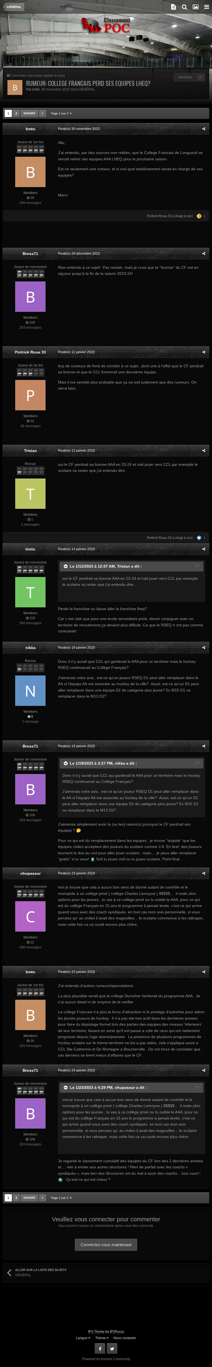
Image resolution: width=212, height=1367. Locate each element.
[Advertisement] (106, 54)
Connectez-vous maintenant (106, 1244)
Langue (82, 1338)
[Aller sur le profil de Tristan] (30, 493)
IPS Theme (96, 1332)
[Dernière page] (42, 113)
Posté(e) (79, 129)
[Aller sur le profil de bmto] (14, 87)
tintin (30, 549)
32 (32, 421)
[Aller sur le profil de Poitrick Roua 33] (30, 395)
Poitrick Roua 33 (159, 216)
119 (32, 618)
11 (32, 942)
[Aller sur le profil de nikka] (30, 690)
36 (32, 198)
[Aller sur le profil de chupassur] (30, 916)
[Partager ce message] (203, 129)
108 (31, 323)
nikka (30, 647)
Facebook (100, 1348)
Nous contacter (124, 1338)
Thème (101, 1338)
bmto (36, 89)
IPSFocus (117, 1332)
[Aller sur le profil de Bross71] (30, 296)
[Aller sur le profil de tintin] (30, 592)
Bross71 (30, 253)
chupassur (30, 873)
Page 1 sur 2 (60, 113)
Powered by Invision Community (106, 1359)
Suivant (29, 113)
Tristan (30, 450)
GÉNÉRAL (87, 89)
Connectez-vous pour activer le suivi (37, 76)
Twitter (112, 1348)
